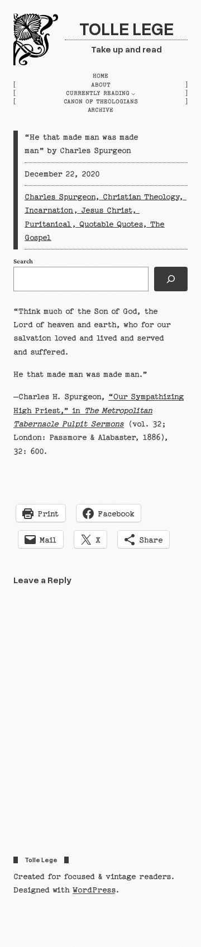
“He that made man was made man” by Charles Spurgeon (81, 144)
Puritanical (48, 224)
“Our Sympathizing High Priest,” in (98, 410)
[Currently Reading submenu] (133, 93)
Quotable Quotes (110, 224)
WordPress (94, 890)
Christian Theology (141, 197)
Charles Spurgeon (60, 197)
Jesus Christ (106, 210)
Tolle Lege (126, 28)
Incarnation (49, 210)
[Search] (171, 279)
